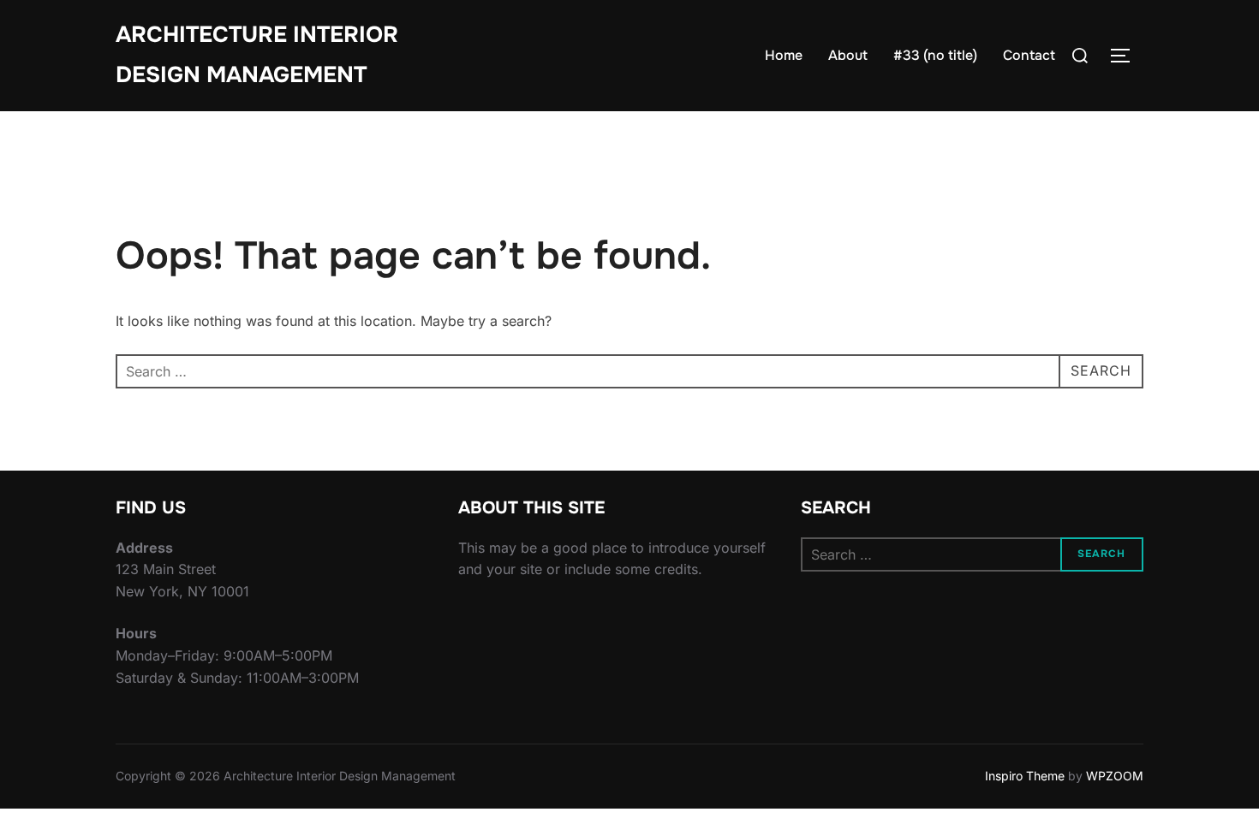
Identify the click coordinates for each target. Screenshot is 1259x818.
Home (784, 55)
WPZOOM (1114, 775)
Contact (1029, 55)
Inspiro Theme (1025, 775)
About (848, 55)
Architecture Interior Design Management (257, 55)
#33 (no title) (935, 55)
